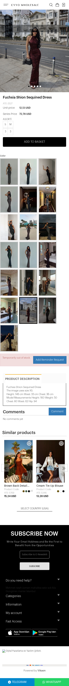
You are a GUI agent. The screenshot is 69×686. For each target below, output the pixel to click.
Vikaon (42, 670)
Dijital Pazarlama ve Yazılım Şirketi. (23, 651)
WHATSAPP (53, 682)
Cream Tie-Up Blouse (49, 486)
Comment (57, 411)
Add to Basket (34, 141)
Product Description (22, 379)
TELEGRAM (19, 682)
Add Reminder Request (50, 360)
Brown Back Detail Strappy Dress (15, 486)
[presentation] (5, 468)
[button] (29, 86)
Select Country (34, 508)
